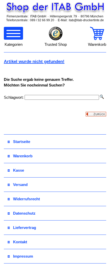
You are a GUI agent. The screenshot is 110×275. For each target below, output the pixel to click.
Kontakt (20, 242)
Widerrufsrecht (26, 199)
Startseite (21, 141)
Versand (20, 184)
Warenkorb (22, 156)
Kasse (18, 170)
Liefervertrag (24, 227)
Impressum (23, 256)
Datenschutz (24, 213)
